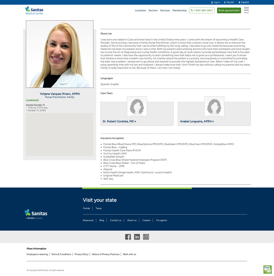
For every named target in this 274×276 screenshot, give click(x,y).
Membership (179, 10)
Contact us (115, 220)
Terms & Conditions (61, 254)
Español (245, 2)
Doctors (153, 10)
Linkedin (137, 237)
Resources (88, 220)
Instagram (146, 237)
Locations (140, 10)
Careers (146, 220)
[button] (60, 132)
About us (131, 220)
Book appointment (229, 10)
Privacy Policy (81, 254)
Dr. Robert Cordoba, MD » (119, 121)
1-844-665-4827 (203, 10)
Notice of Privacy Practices (105, 254)
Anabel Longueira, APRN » (197, 121)
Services (165, 10)
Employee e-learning (37, 254)
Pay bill (230, 2)
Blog (101, 220)
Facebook (128, 237)
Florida (86, 208)
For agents (161, 220)
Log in (217, 2)
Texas (98, 208)
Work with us (129, 254)
